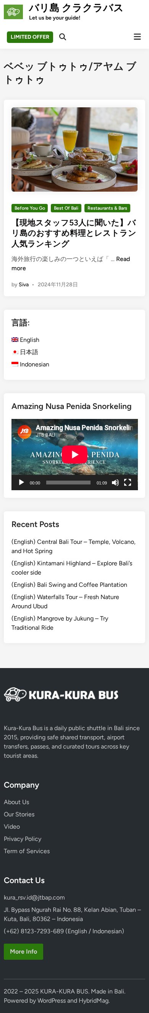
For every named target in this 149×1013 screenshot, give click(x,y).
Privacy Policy (22, 838)
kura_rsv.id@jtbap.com (34, 897)
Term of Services (27, 851)
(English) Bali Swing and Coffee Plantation (69, 584)
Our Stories (19, 814)
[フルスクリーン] (127, 482)
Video (12, 826)
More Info (23, 951)
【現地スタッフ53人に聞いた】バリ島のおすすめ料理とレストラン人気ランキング (73, 233)
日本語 (28, 352)
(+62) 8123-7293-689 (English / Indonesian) (64, 931)
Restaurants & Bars (107, 208)
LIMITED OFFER (30, 37)
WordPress (51, 1000)
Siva (24, 284)
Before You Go (30, 208)
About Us (16, 802)
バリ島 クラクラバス (76, 8)
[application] (74, 454)
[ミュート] (115, 482)
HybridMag (94, 1000)
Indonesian (33, 364)
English (28, 339)
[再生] (21, 482)
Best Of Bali (66, 208)
